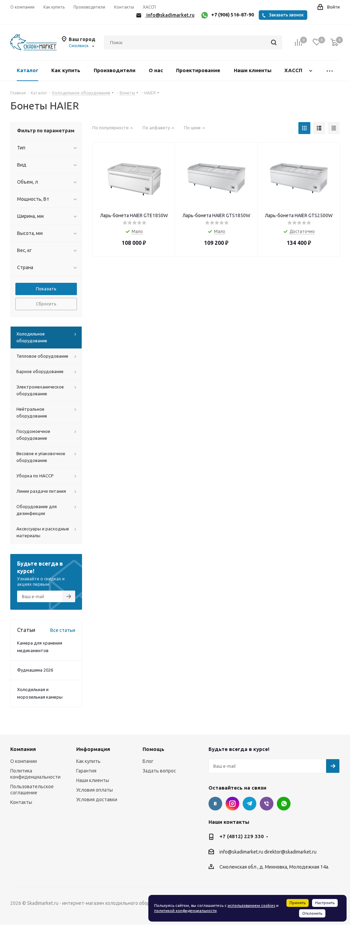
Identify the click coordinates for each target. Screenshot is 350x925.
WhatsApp (284, 803)
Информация (93, 749)
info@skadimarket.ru (241, 852)
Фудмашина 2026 (35, 670)
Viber (266, 803)
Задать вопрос (159, 771)
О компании (23, 761)
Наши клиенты (92, 780)
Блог (148, 761)
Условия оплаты (94, 790)
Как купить (88, 761)
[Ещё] (330, 71)
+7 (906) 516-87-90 (232, 14)
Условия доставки (96, 799)
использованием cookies (251, 905)
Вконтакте (215, 803)
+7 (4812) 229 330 (241, 836)
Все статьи (62, 630)
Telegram (249, 803)
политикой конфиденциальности (185, 911)
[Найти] (274, 42)
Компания (23, 749)
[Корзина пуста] (334, 42)
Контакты (21, 802)
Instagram (232, 803)
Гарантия (86, 771)
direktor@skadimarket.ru (290, 852)
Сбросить (46, 303)
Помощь (153, 749)
